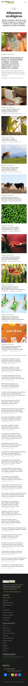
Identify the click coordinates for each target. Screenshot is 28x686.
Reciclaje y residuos (7, 612)
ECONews (5, 645)
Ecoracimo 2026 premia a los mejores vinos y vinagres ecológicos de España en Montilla (13, 528)
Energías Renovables (8, 602)
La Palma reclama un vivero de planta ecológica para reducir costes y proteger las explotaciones (11, 513)
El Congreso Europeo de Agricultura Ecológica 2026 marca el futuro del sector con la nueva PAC (11, 536)
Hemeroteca (6, 648)
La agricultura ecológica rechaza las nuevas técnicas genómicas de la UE (11, 552)
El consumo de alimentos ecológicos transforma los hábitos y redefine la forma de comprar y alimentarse (11, 418)
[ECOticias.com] (7, 2)
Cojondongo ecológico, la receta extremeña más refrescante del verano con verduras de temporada (11, 368)
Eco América (6, 620)
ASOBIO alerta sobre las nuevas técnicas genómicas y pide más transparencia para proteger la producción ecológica (12, 410)
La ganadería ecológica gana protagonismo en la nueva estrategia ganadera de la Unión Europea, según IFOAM (13, 453)
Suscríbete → (9, 660)
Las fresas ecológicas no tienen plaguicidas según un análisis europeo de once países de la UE (10, 426)
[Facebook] (5, 674)
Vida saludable (6, 617)
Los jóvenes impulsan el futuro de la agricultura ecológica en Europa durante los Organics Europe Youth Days (12, 377)
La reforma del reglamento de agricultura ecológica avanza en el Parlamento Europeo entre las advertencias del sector (13, 393)
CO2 (4, 607)
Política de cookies (7, 640)
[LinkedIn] (19, 674)
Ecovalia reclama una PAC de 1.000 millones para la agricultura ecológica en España (13, 558)
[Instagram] (16, 674)
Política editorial (7, 630)
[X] (9, 674)
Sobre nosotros (6, 628)
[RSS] (12, 674)
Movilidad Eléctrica (7, 605)
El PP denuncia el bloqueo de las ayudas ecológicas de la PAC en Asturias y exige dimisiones (10, 385)
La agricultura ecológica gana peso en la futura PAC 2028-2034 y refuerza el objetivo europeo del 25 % (12, 478)
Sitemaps (5, 650)
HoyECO (5, 643)
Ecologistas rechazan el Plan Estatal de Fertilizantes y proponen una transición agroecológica (11, 445)
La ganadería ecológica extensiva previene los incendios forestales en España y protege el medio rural (11, 360)
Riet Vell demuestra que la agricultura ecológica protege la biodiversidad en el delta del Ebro (11, 521)
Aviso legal (5, 635)
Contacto (5, 625)
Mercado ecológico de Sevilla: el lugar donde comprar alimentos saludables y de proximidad (10, 402)
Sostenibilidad (6, 610)
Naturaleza (5, 600)
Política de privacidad (8, 638)
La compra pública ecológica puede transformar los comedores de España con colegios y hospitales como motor (12, 470)
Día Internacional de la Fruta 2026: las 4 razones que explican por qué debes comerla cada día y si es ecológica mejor (12, 544)
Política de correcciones (9, 633)
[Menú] (25, 2)
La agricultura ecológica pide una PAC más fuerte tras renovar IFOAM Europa (12, 565)
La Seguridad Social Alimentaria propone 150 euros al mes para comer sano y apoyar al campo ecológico (12, 461)
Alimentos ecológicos (8, 615)
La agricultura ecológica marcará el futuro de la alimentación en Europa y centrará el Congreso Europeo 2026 (11, 486)
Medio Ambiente (7, 597)
